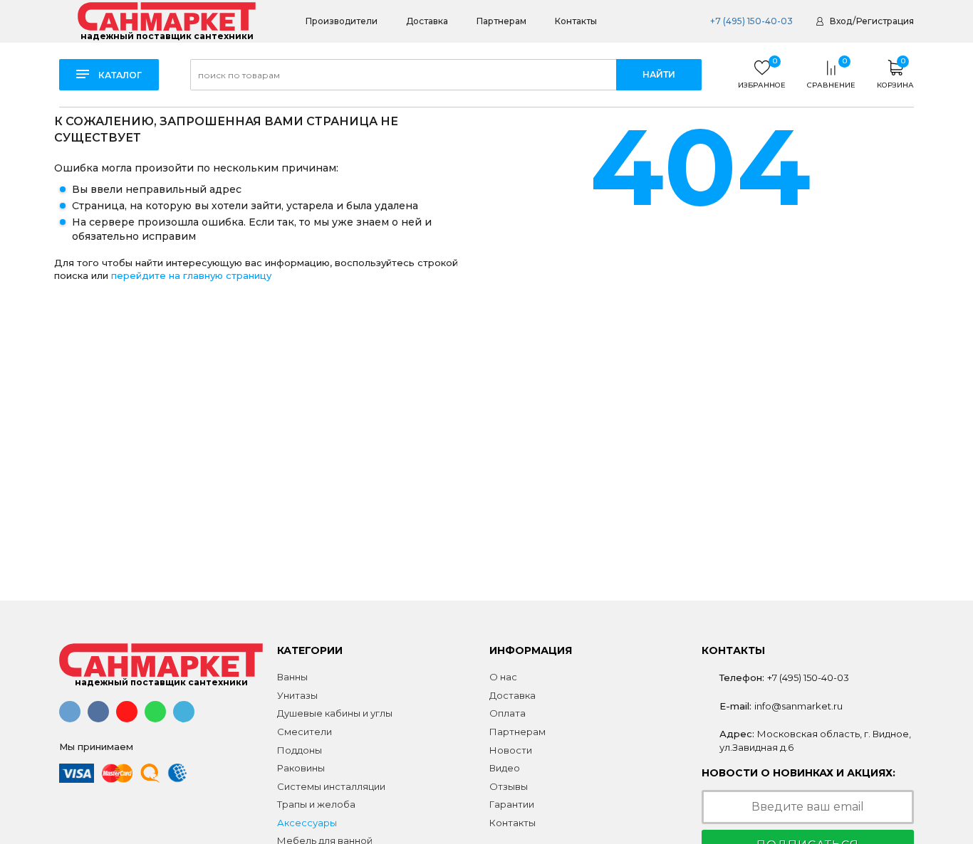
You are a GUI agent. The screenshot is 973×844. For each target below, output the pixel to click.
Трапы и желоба (316, 804)
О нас (503, 676)
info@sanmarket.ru (798, 706)
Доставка (427, 21)
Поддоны (299, 750)
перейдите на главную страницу (191, 275)
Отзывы (508, 786)
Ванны (292, 676)
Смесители (304, 731)
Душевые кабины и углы (334, 713)
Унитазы (297, 695)
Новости (510, 750)
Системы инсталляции (331, 786)
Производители (342, 21)
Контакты (576, 21)
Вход (841, 21)
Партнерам (501, 21)
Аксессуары (307, 822)
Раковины (301, 768)
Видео (504, 768)
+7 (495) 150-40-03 (751, 21)
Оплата (507, 713)
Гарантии (511, 804)
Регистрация (885, 21)
